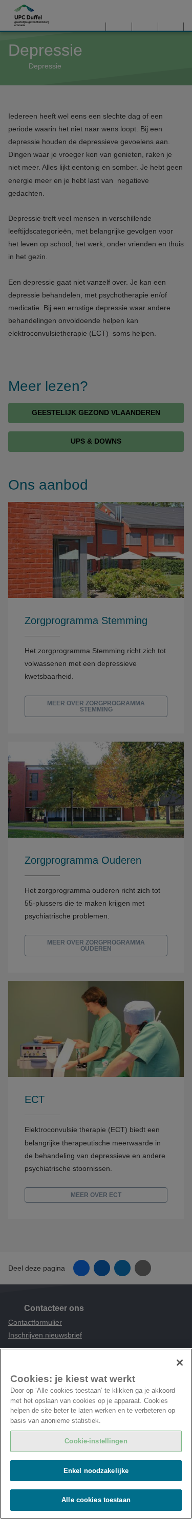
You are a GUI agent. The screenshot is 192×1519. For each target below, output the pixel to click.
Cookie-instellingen (96, 1441)
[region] (96, 1433)
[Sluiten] (179, 1362)
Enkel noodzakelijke (96, 1471)
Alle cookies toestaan (96, 1500)
